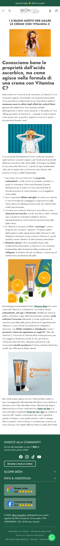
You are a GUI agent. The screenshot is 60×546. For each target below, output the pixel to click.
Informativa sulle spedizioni (17, 539)
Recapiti (34, 539)
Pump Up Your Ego (35, 411)
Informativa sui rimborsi (19, 531)
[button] (20, 490)
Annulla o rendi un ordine (19, 464)
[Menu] (3, 10)
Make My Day (44, 408)
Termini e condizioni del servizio (30, 535)
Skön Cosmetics (19, 515)
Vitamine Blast (40, 306)
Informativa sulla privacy (41, 531)
